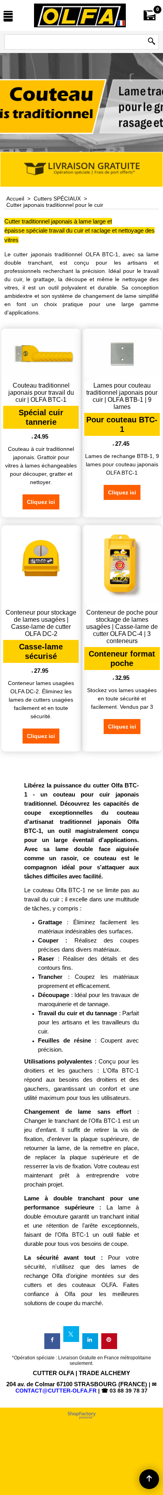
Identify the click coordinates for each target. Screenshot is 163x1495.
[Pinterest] (109, 1341)
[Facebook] (52, 1341)
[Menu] (8, 16)
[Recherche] (151, 42)
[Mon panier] (149, 15)
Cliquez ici (41, 502)
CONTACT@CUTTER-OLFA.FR (56, 1390)
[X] (71, 1334)
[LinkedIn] (90, 1341)
